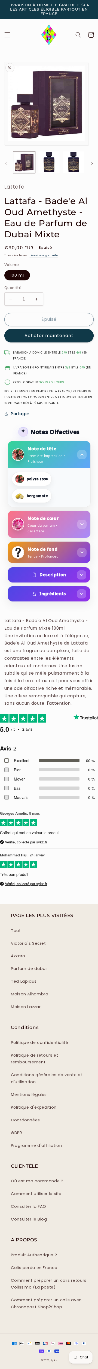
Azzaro (18, 956)
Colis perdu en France (34, 1267)
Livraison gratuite (44, 255)
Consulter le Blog (29, 1219)
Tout (16, 930)
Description (52, 575)
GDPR (16, 1132)
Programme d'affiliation (36, 1145)
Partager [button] (20, 413)
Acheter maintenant (49, 335)
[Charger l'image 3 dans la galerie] (73, 162)
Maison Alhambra (29, 994)
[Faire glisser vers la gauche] (6, 164)
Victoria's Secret (28, 943)
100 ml (17, 275)
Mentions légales (29, 1094)
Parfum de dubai (29, 968)
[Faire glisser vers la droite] (92, 164)
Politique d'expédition (34, 1107)
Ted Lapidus (24, 981)
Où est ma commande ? (37, 1181)
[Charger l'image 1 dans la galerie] (24, 162)
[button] (7, 35)
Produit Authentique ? (34, 1255)
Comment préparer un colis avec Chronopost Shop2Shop (46, 1303)
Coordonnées (25, 1120)
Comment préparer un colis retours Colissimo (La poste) (49, 1284)
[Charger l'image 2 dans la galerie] (49, 162)
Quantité (13, 287)
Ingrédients (52, 594)
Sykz (54, 1360)
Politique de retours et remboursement (34, 1059)
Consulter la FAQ (28, 1206)
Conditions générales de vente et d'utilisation (46, 1078)
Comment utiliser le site (36, 1193)
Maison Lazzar (26, 1006)
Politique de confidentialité (39, 1042)
